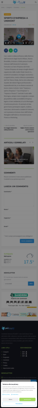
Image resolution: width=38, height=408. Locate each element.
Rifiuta (10, 399)
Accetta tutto (27, 399)
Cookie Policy (15, 394)
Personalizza (19, 403)
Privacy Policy (7, 394)
